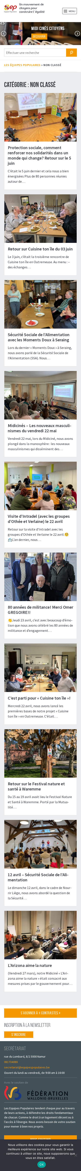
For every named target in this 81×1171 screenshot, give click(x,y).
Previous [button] (3, 33)
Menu (71, 11)
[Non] (75, 1155)
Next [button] (77, 33)
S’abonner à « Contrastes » (40, 1014)
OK (42, 1164)
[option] (40, 33)
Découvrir (17, 36)
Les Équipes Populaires (22, 65)
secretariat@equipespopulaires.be (27, 1067)
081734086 (11, 1062)
